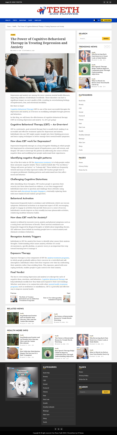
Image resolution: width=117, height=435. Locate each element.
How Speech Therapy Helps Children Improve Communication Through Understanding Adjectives (101, 70)
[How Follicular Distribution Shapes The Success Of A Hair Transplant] (13, 353)
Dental (81, 112)
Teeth (15, 20)
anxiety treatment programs (58, 258)
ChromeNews (71, 433)
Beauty (81, 104)
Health (7, 20)
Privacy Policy (83, 166)
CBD (80, 108)
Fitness (81, 120)
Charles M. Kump (16, 50)
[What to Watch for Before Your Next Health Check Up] (84, 83)
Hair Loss (38, 20)
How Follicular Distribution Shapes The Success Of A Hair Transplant (30, 353)
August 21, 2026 (97, 60)
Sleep (30, 20)
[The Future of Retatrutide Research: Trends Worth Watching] (47, 318)
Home (81, 162)
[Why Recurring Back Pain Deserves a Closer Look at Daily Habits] (84, 56)
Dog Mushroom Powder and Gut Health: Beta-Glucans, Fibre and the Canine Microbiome (28, 318)
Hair (80, 123)
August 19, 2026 (25, 357)
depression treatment (43, 162)
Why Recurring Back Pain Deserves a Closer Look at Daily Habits (100, 56)
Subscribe (107, 20)
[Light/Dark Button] (95, 20)
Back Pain (22, 20)
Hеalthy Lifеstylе (84, 135)
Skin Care (82, 142)
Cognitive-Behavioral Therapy (22, 109)
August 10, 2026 (97, 86)
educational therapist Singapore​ (33, 191)
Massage (81, 139)
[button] (99, 20)
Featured (82, 116)
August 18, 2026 (60, 358)
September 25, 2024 (29, 50)
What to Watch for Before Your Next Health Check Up (100, 83)
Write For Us (83, 170)
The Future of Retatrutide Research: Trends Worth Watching (63, 318)
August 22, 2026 (26, 323)
